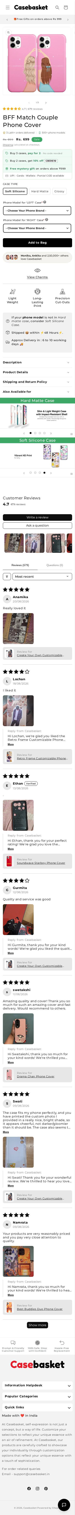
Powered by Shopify (49, 1508)
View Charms (37, 277)
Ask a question (37, 525)
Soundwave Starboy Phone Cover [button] (41, 863)
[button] (7, 7)
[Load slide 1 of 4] (30, 433)
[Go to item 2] (34, 543)
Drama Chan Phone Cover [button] (35, 1076)
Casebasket (30, 1508)
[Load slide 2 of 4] (35, 433)
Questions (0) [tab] (55, 565)
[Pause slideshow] (71, 433)
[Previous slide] (24, 433)
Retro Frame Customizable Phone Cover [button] (41, 758)
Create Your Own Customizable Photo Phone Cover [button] (39, 655)
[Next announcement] (68, 19)
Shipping (8, 144)
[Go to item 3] (55, 543)
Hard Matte (41, 192)
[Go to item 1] (14, 543)
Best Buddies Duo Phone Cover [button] (40, 1309)
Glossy (60, 192)
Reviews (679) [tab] (20, 565)
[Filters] (7, 576)
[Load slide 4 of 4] (44, 433)
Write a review (37, 517)
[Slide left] (29, 102)
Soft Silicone (16, 192)
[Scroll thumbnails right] (67, 543)
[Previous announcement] (7, 19)
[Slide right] (46, 102)
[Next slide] (51, 433)
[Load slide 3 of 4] (40, 433)
